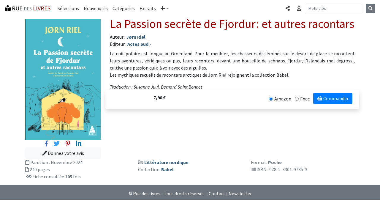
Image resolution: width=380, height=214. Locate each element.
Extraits (148, 8)
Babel (167, 169)
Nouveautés (96, 8)
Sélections (68, 8)
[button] (164, 8)
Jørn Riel (135, 37)
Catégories (124, 8)
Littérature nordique (166, 162)
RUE (30, 8)
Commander (335, 98)
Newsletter (240, 193)
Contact (217, 193)
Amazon (282, 99)
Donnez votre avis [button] (65, 153)
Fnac (305, 99)
